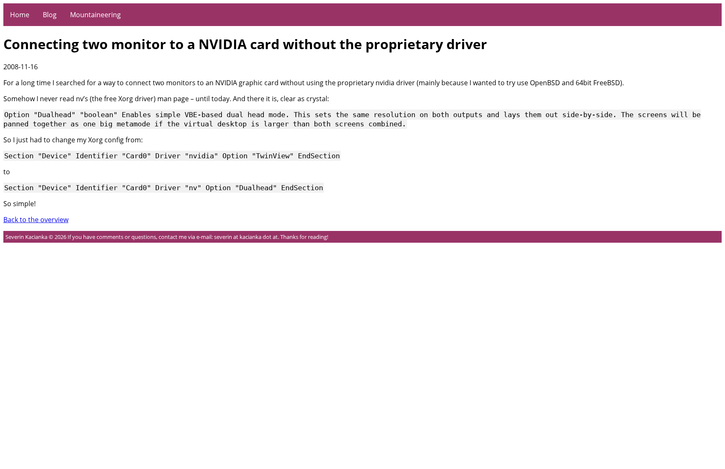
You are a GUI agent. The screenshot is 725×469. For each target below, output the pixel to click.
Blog (50, 14)
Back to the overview (35, 219)
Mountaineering (95, 14)
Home (19, 14)
